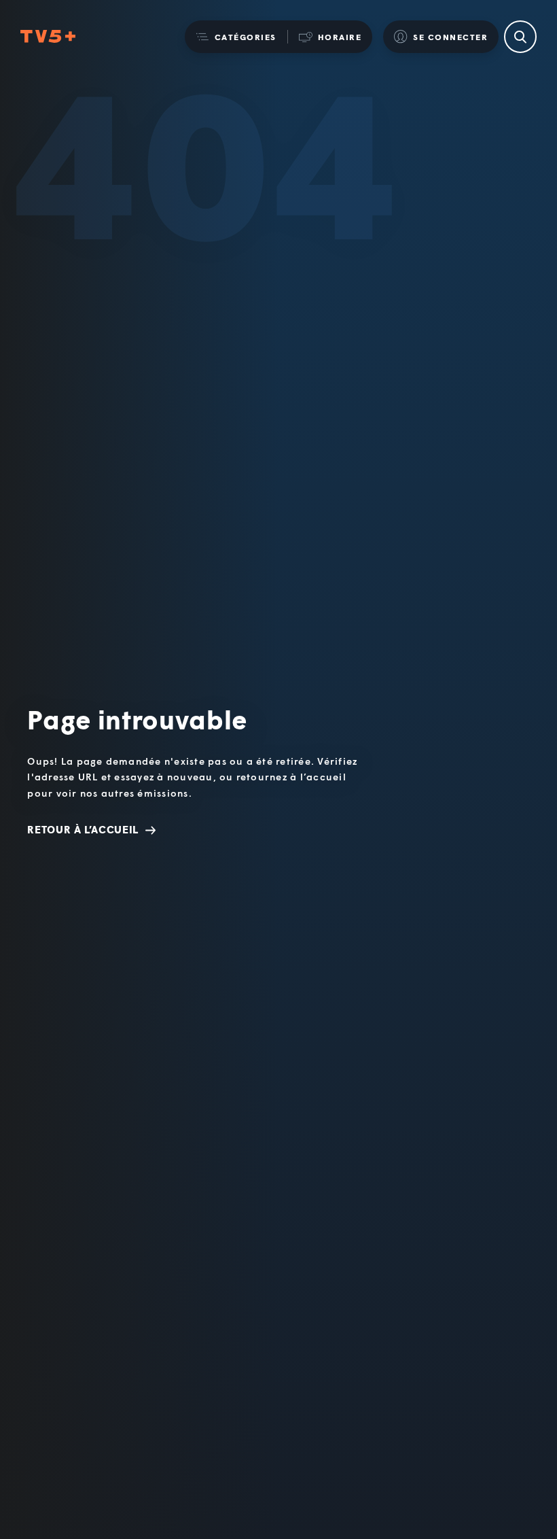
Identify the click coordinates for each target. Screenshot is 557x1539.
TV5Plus (47, 37)
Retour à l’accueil (83, 829)
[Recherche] (520, 36)
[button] (236, 36)
